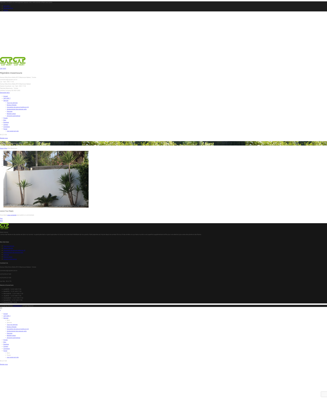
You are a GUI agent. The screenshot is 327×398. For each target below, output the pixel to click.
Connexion (6, 127)
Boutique (6, 122)
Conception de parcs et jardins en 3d (18, 107)
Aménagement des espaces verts (17, 109)
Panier (5, 129)
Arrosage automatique (13, 116)
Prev (1, 218)
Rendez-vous (4, 138)
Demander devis (8, 8)
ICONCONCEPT (17, 306)
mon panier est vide (13, 131)
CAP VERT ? (6, 6)
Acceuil (5, 96)
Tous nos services (12, 103)
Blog (4, 120)
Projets (5, 118)
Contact (5, 10)
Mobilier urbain (11, 113)
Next (1, 221)
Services (5, 100)
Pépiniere (9, 111)
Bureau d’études (11, 105)
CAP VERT (3, 68)
